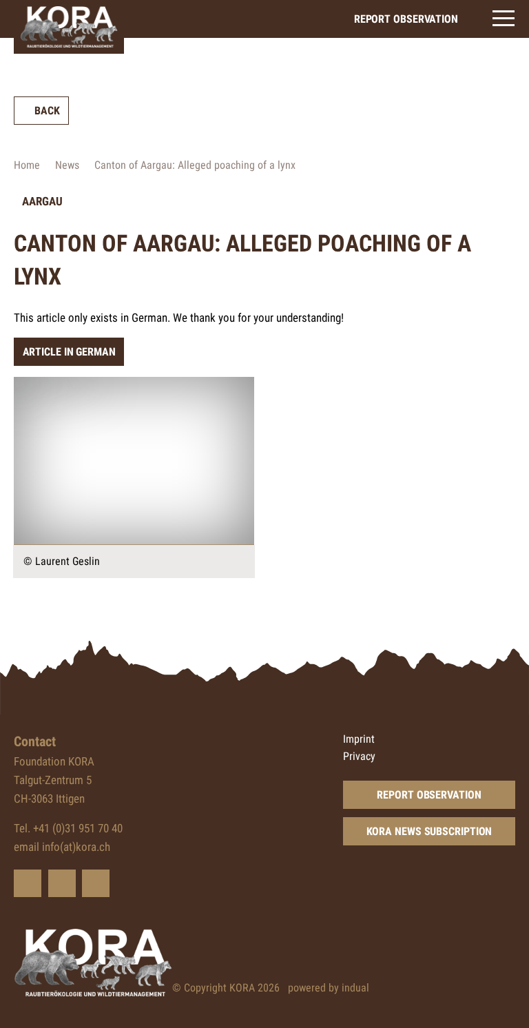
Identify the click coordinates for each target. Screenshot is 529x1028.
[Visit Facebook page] (62, 883)
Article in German (69, 351)
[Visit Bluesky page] (27, 883)
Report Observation (429, 794)
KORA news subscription (429, 831)
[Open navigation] (503, 18)
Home (27, 165)
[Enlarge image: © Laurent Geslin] (134, 461)
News (67, 165)
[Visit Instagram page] (96, 883)
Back (47, 110)
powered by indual (328, 987)
